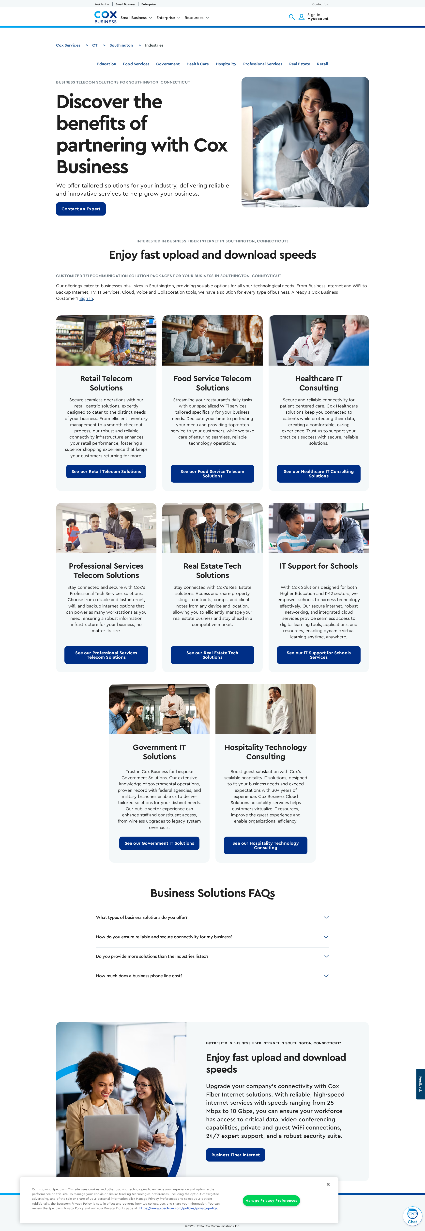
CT (94, 45)
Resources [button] (194, 18)
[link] (81, 209)
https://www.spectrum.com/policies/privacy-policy (178, 1208)
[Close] (328, 1184)
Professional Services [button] (262, 64)
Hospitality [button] (226, 64)
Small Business (125, 4)
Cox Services (68, 45)
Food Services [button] (136, 64)
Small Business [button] (134, 18)
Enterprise (148, 4)
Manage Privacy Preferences (271, 1201)
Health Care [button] (198, 64)
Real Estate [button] (299, 64)
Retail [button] (322, 64)
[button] (292, 17)
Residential (101, 4)
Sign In (86, 298)
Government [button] (168, 64)
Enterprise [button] (165, 18)
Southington (121, 45)
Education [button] (106, 64)
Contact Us (320, 4)
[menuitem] (136, 19)
